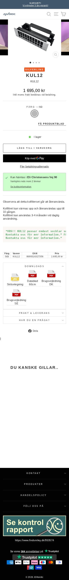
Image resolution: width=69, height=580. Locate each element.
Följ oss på (34, 506)
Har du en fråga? (34, 320)
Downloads (34, 266)
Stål (34, 113)
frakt (27, 95)
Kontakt (34, 473)
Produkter (33, 484)
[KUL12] (15, 392)
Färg (34, 107)
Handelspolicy (34, 495)
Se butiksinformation (20, 186)
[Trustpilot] (34, 557)
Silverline (34, 69)
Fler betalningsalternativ (34, 166)
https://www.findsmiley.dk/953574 (34, 540)
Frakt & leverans (34, 313)
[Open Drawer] (56, 14)
